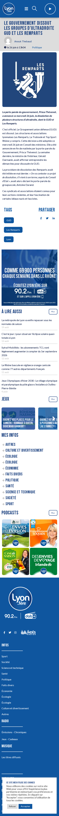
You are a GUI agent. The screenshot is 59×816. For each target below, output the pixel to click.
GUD (8, 220)
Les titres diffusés (11, 757)
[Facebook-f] (4, 632)
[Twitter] (10, 632)
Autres (10, 444)
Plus (53, 311)
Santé (10, 486)
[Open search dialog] (34, 9)
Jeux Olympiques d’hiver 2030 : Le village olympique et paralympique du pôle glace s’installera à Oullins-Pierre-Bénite (29, 384)
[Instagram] (15, 632)
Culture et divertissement (25, 450)
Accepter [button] (25, 806)
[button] (53, 418)
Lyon (8, 239)
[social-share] (39, 218)
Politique (37, 47)
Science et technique (20, 492)
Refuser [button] (12, 806)
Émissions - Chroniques (14, 732)
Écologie (11, 456)
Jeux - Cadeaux (10, 739)
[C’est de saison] (16, 562)
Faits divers (14, 474)
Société (11, 498)
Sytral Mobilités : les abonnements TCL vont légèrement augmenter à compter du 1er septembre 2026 (29, 351)
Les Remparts (13, 229)
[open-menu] (26, 8)
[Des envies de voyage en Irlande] (44, 562)
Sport (10, 504)
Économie (12, 468)
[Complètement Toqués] (44, 533)
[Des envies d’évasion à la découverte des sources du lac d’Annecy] (16, 533)
